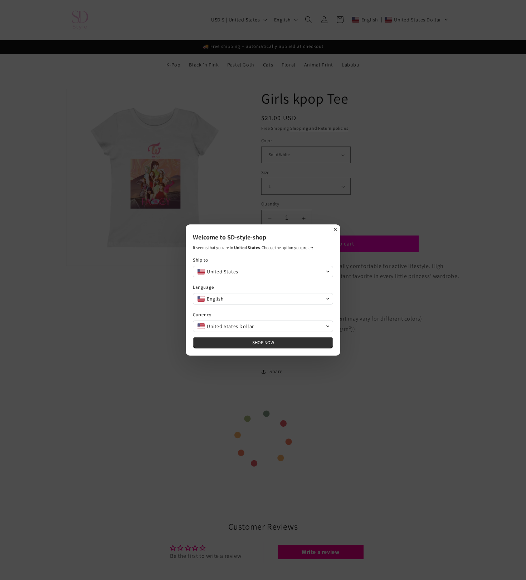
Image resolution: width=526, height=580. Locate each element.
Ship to (200, 260)
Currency (202, 315)
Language (203, 287)
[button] (263, 271)
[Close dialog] (335, 229)
